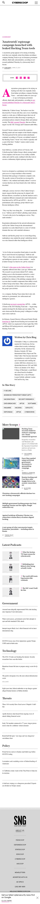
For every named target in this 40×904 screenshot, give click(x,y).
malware (7, 408)
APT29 (22, 403)
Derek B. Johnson (28, 473)
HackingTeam (9, 399)
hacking (18, 408)
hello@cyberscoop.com (20, 891)
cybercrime (29, 412)
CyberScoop (20, 859)
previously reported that (17, 304)
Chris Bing (7, 68)
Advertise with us (20, 877)
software (32, 403)
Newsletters (20, 872)
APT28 (18, 412)
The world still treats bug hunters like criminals (29, 578)
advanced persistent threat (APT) (17, 395)
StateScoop (20, 849)
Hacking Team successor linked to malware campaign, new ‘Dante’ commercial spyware (29, 433)
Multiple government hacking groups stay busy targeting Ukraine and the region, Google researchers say (19, 505)
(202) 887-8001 (20, 886)
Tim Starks (28, 454)
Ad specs (20, 882)
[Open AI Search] (6, 2)
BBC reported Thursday (17, 122)
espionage (8, 412)
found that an (6, 321)
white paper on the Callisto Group (19, 267)
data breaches (10, 403)
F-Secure (7, 391)
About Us (20, 830)
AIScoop (20, 864)
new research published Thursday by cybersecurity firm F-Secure (18, 102)
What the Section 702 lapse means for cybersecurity (28, 554)
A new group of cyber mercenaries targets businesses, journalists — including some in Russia (18, 529)
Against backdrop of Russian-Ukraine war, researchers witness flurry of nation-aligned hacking (18, 517)
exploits (29, 408)
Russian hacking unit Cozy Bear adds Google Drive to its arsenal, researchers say (29, 481)
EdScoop (20, 854)
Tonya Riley (9, 535)
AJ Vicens (27, 488)
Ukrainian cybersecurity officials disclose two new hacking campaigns (18, 494)
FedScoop (20, 840)
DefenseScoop (20, 845)
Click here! (7, 901)
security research (26, 399)
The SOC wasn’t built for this (29, 589)
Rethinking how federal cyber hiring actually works (28, 566)
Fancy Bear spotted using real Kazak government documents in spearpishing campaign (29, 463)
